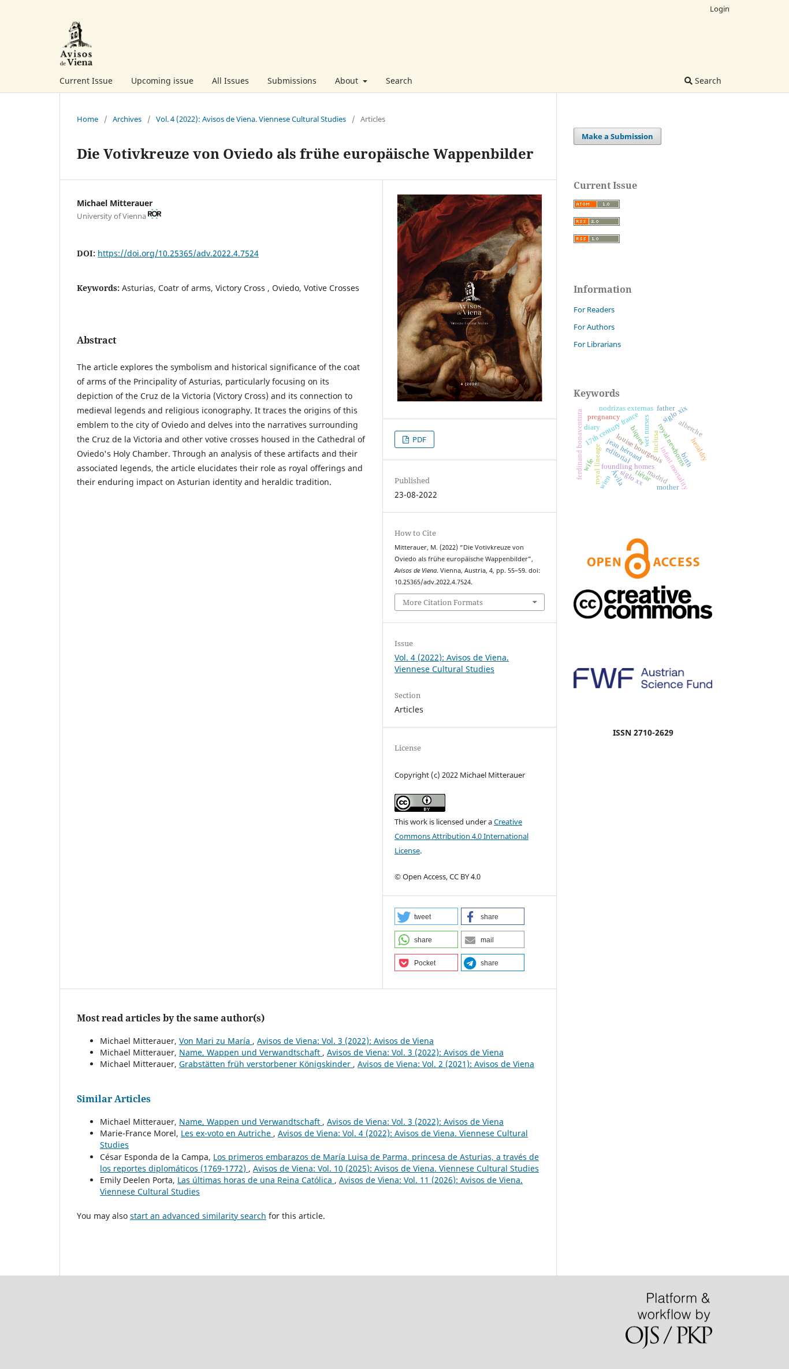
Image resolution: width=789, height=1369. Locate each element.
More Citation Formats (443, 602)
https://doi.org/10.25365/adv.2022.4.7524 (178, 253)
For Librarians (597, 344)
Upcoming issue (162, 80)
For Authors (594, 327)
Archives (127, 119)
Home (87, 119)
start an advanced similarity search (198, 1215)
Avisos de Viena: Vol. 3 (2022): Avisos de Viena (345, 1040)
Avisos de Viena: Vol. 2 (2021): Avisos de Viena (446, 1063)
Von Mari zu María (215, 1040)
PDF (418, 439)
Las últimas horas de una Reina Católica (255, 1179)
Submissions (292, 80)
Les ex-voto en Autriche (227, 1133)
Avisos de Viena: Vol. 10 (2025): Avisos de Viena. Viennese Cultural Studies (396, 1168)
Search (399, 80)
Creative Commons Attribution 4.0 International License (461, 836)
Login (720, 8)
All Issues (230, 80)
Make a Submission (617, 136)
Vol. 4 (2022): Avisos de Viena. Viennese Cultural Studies (251, 119)
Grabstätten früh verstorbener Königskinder (266, 1063)
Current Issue (86, 80)
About (347, 80)
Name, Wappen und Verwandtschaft (250, 1052)
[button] (426, 916)
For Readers (594, 309)
